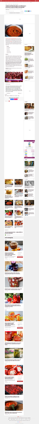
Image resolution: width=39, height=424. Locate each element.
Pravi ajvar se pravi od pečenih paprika (11, 38)
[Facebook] (18, 422)
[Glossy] (30, 419)
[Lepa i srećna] (19, 419)
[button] (22, 11)
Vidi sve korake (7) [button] (20, 381)
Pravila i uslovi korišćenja (13, 420)
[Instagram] (19, 422)
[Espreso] (14, 419)
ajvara (11, 41)
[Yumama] (16, 419)
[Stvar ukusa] (2, 0)
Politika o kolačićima (20, 420)
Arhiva (29, 420)
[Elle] (23, 419)
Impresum (10, 420)
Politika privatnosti (24, 420)
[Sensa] (21, 419)
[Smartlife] (26, 419)
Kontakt (17, 420)
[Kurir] (12, 419)
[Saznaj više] (33, 101)
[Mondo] (9, 419)
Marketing (27, 420)
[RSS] (21, 422)
